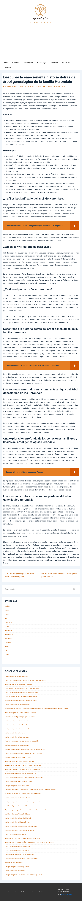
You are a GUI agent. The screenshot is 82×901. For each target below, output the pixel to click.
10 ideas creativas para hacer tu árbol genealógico (20, 773)
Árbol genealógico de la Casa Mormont (17, 745)
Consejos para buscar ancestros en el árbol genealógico (22, 741)
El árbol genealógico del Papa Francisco (17, 704)
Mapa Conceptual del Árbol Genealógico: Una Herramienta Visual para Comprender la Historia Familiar (36, 708)
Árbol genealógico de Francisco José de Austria (19, 830)
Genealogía (41, 63)
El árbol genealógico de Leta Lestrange (17, 737)
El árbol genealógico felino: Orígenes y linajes (19, 781)
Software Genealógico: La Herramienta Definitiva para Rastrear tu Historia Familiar (30, 789)
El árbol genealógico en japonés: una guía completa (21, 826)
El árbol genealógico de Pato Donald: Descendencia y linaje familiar (25, 680)
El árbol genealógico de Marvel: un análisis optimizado (21, 692)
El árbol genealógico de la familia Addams (17, 846)
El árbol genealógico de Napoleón (15, 870)
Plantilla (7, 655)
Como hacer (8, 622)
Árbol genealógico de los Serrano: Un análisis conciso (21, 858)
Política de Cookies (38, 892)
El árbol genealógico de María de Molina (17, 822)
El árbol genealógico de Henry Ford (15, 733)
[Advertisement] (41, 44)
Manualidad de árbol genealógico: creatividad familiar (21, 700)
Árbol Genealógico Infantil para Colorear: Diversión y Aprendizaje (25, 749)
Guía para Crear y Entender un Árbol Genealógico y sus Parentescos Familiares (29, 842)
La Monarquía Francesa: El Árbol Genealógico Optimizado (23, 794)
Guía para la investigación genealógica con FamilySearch (22, 769)
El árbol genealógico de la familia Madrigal (18, 818)
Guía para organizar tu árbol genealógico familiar (19, 761)
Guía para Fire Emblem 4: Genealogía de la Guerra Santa (22, 838)
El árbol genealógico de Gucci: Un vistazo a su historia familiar (24, 777)
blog (6, 618)
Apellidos (54, 63)
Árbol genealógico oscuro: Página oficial (17, 785)
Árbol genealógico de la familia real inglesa (18, 729)
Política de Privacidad (15, 892)
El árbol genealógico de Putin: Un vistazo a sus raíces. (22, 721)
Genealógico (8, 638)
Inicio (6, 63)
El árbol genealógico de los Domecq (16, 834)
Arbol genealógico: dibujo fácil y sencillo (17, 867)
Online (7, 646)
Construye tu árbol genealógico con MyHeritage (19, 854)
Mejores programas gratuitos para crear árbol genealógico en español (26, 810)
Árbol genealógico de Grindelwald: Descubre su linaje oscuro (23, 875)
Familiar (7, 626)
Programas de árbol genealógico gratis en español (20, 717)
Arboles (15, 63)
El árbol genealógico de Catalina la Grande (18, 725)
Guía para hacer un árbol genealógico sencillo (19, 684)
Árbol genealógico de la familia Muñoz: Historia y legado (22, 688)
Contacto (7, 68)
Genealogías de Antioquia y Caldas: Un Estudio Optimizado (23, 765)
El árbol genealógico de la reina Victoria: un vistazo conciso (23, 753)
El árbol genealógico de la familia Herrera (17, 850)
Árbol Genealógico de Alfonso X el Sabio (17, 814)
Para (6, 650)
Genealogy (8, 642)
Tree (6, 659)
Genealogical (28, 63)
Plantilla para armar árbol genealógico (16, 676)
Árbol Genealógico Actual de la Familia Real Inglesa (21, 696)
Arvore (7, 614)
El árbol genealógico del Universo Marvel (17, 798)
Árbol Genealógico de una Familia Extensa (18, 757)
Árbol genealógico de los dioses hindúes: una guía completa (23, 802)
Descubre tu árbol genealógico (14, 862)
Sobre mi (66, 63)
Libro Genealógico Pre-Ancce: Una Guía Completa (20, 713)
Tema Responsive (66, 894)
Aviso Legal (26, 892)
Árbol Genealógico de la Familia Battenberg (18, 806)
